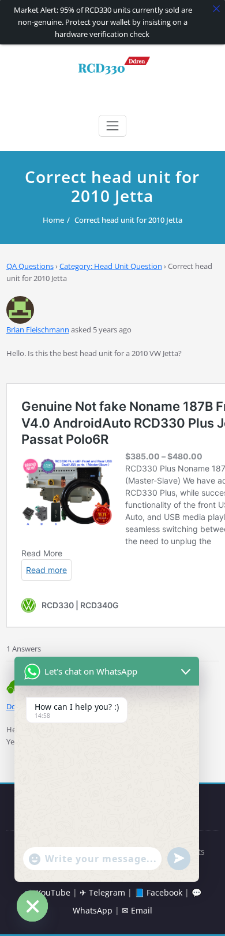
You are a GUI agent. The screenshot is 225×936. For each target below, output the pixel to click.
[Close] (216, 8)
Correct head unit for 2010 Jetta (128, 220)
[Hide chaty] (32, 906)
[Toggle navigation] (112, 126)
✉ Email (137, 910)
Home (53, 220)
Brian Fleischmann (37, 329)
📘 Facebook (158, 892)
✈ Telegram (102, 892)
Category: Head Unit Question (110, 266)
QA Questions (30, 266)
